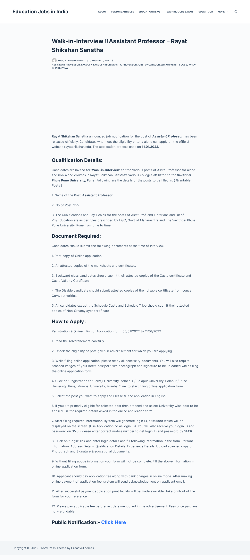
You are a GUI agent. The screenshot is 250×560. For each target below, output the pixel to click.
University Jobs (176, 64)
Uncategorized (155, 64)
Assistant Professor (66, 64)
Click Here (113, 522)
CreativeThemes (82, 548)
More (221, 11)
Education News (149, 11)
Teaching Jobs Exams (179, 11)
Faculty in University (107, 64)
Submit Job (205, 11)
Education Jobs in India (40, 11)
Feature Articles (122, 11)
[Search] (236, 11)
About (102, 11)
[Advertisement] (125, 98)
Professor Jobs (133, 64)
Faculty (86, 64)
